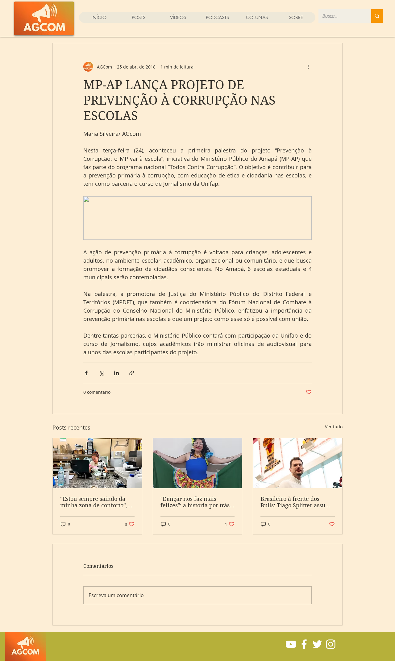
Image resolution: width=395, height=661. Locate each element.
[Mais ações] (308, 66)
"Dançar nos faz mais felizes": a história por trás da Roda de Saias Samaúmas (195, 502)
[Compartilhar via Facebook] (86, 373)
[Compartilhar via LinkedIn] (116, 373)
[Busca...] (377, 16)
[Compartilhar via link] (132, 373)
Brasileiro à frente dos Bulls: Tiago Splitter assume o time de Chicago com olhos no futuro (297, 502)
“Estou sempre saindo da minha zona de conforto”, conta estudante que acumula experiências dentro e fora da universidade (93, 502)
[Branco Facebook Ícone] (304, 644)
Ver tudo (334, 427)
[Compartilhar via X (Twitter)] (101, 373)
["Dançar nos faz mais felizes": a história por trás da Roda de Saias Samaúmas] (197, 463)
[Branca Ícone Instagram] (330, 644)
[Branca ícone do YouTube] (291, 644)
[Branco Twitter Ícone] (317, 644)
